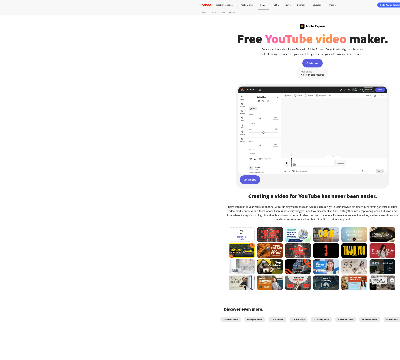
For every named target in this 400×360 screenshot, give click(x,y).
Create (262, 5)
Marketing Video (321, 319)
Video (222, 12)
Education (317, 4)
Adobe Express (247, 4)
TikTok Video (277, 319)
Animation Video (369, 319)
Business (301, 4)
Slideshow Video (345, 319)
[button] (254, 245)
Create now (312, 63)
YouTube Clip (298, 319)
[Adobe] (206, 5)
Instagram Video (254, 319)
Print (287, 4)
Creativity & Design (224, 4)
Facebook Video (230, 319)
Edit (275, 4)
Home (204, 12)
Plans (331, 4)
